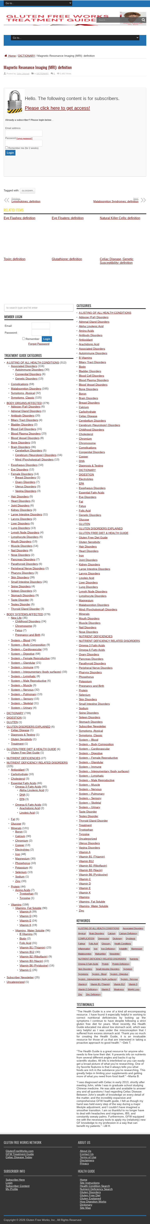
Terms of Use (88, 1157)
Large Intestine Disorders (26, 514)
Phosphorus (22, 863)
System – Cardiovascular (26, 649)
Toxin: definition (14, 259)
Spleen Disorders (21, 590)
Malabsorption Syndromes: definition (115, 200)
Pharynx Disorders (22, 572)
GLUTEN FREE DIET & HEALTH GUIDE (31, 749)
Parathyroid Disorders (24, 563)
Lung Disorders (20, 527)
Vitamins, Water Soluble (30, 930)
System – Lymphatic (23, 676)
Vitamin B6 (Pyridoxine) (34, 965)
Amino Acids (22, 890)
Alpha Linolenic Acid (32, 790)
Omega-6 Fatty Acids (28, 804)
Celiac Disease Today (19, 1157)
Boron (19, 831)
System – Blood (20, 640)
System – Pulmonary (24, 694)
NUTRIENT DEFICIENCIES (23, 758)
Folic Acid (25, 943)
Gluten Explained (90, 1198)
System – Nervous (22, 689)
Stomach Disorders (23, 595)
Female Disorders (22, 473)
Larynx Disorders (21, 518)
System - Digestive (119, 974)
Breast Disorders (25, 477)
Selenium (21, 872)
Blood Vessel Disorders (25, 438)
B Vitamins (26, 934)
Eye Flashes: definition (19, 218)
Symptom (127, 969)
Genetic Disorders (26, 378)
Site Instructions (90, 1182)
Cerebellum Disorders (28, 450)
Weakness (119, 989)
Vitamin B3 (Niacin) (31, 961)
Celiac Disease (20, 730)
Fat (13, 819)
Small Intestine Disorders (26, 581)
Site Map (85, 1207)
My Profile (12, 1189)
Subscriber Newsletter (20, 977)
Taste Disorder (20, 599)
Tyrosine (25, 898)
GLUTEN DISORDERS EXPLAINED (28, 726)
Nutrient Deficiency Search (96, 1189)
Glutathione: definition (67, 259)
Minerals (16, 828)
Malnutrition (100, 954)
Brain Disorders (20, 447)
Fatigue (81, 943)
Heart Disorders (20, 500)
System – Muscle (21, 685)
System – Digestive (23, 653)
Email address (13, 128)
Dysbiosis (130, 938)
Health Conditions (122, 943)
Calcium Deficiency (128, 933)
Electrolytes (22, 849)
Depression (103, 938)
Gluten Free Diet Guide (25, 752)
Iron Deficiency (108, 948)
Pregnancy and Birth (27, 634)
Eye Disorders (19, 469)
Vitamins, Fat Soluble (28, 908)
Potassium (21, 867)
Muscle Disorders (21, 545)
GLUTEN (12, 722)
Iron (17, 854)
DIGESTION (14, 717)
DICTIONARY (26, 55)
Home (12, 55)
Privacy (84, 1163)
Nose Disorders (20, 554)
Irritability (123, 948)
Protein (15, 886)
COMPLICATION (86, 938)
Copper (19, 845)
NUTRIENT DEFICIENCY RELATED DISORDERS (37, 762)
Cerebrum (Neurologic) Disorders (35, 455)
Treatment (17, 743)
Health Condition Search (95, 1185)
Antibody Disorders (22, 415)
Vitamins (16, 904)
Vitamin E (25, 920)
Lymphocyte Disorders (24, 536)
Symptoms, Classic (22, 397)
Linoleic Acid (27, 812)
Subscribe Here (15, 1179)
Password (19, 138)
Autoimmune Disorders (29, 369)
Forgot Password (38, 343)
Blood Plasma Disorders (26, 433)
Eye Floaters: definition (68, 218)
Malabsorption (84, 954)
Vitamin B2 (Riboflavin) (34, 956)
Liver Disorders (20, 523)
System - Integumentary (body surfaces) (97, 979)
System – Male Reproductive (28, 680)
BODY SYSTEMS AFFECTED (25, 614)
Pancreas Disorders (23, 559)
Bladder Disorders (22, 424)
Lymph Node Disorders (25, 532)
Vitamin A (25, 911)
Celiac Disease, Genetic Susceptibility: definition (116, 260)
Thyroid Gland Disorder (25, 608)
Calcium (20, 836)
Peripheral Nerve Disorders (28, 568)
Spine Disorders (21, 586)
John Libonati (23, 74)
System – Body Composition (28, 644)
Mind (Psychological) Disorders (34, 459)
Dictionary (117, 938)
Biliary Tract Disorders (24, 420)
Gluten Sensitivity (21, 739)
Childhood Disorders (27, 621)
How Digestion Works (93, 1201)
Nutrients (134, 959)
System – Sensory (22, 698)
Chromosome (23, 625)
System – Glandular (23, 662)
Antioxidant (18, 769)
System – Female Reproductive (30, 658)
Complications (19, 384)
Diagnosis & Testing (23, 734)
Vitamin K (25, 925)
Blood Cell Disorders (23, 429)
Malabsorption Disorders (26, 388)
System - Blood (99, 974)
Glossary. (27, 191)
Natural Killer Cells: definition (120, 218)
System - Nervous (129, 979)
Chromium (21, 840)
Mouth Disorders (21, 541)
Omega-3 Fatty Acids (28, 786)
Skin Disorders (20, 577)
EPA (22, 799)
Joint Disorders (20, 505)
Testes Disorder (20, 604)
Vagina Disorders (25, 490)
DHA (22, 794)
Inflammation (84, 948)
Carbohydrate (19, 774)
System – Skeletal (22, 703)
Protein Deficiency (120, 964)
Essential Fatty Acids (23, 783)
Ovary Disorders (25, 482)
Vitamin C (25, 969)
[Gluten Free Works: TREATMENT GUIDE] (75, 24)
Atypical (82, 933)
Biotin (23, 938)
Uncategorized (16, 981)
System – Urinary (21, 707)
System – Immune (22, 667)
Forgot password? (24, 138)
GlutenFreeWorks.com (20, 1150)
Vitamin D (25, 916)
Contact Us (87, 1154)
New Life (16, 617)
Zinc (18, 881)
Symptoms (83, 974)
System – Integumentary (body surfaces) (36, 671)
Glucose (16, 823)
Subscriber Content (17, 1185)
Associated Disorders (24, 366)
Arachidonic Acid (30, 808)
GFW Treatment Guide (20, 1154)
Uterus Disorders (25, 486)
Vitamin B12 (27, 952)
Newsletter (115, 954)
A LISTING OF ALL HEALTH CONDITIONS (33, 362)
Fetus (18, 630)
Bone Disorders (20, 442)
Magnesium (22, 858)
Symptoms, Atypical (23, 393)
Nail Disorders (19, 550)
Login (9, 1182)
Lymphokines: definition (26, 200)
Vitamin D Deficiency (88, 989)
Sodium (20, 876)
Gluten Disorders (90, 1192)
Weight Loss (133, 989)
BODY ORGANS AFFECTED (24, 403)
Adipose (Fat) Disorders (25, 406)
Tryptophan (27, 893)
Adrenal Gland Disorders (26, 411)
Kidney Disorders (21, 509)
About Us (85, 1150)
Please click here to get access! (57, 108)
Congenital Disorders (28, 374)
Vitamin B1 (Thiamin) (33, 947)
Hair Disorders (20, 496)
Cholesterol (18, 778)
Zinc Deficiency (93, 994)
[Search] (143, 20)
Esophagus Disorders (24, 464)
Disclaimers (87, 1160)
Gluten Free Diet (90, 1195)
